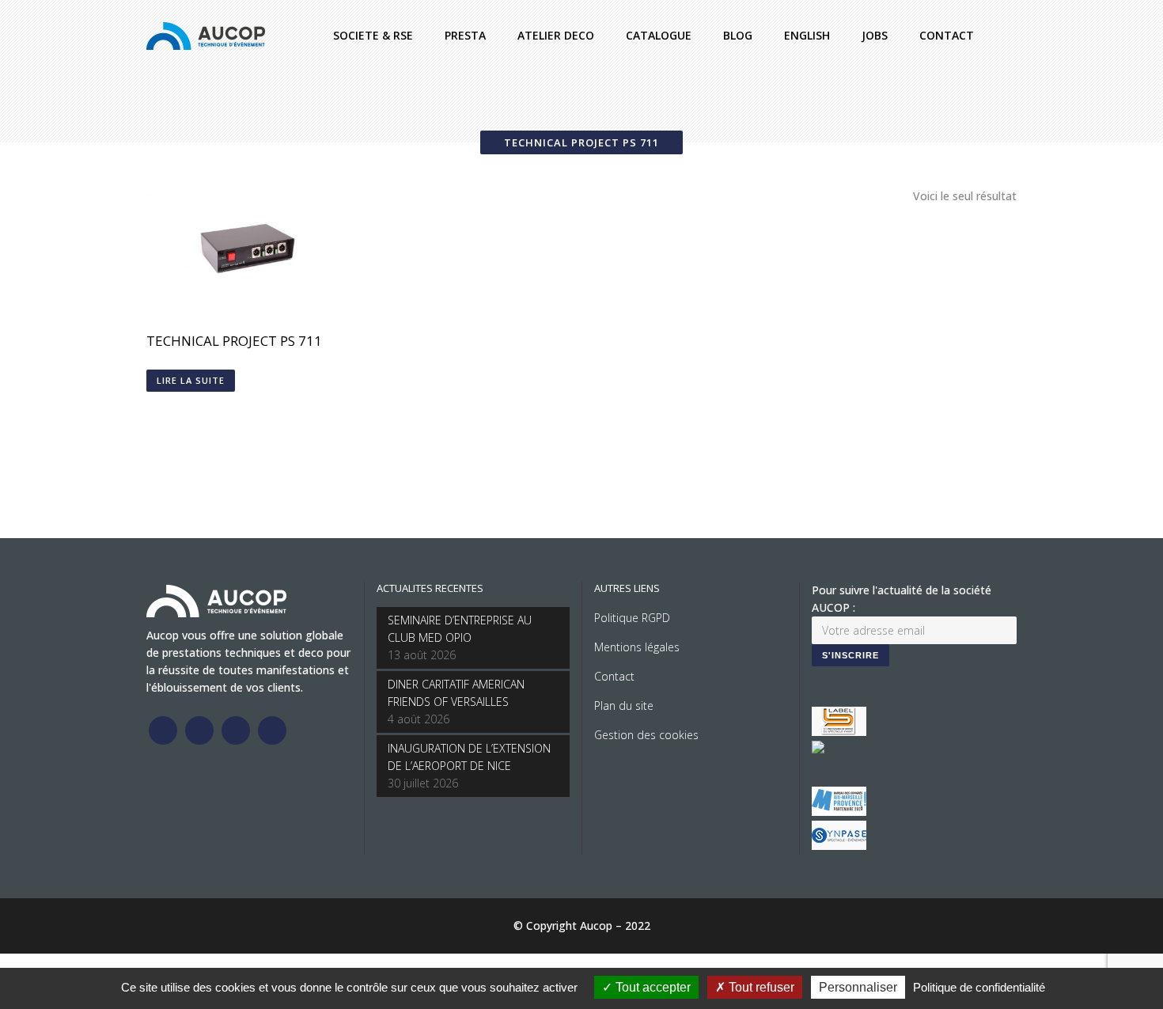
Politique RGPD (632, 617)
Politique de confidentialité (979, 987)
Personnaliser (858, 987)
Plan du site (623, 705)
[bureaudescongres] (839, 811)
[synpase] (839, 845)
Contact (614, 676)
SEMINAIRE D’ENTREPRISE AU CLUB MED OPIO (460, 629)
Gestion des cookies (646, 734)
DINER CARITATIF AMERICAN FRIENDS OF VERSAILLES (456, 693)
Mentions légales (637, 646)
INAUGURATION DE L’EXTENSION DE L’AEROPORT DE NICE (469, 757)
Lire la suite (191, 380)
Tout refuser (759, 987)
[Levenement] (818, 749)
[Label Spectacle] (839, 731)
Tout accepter (651, 987)
